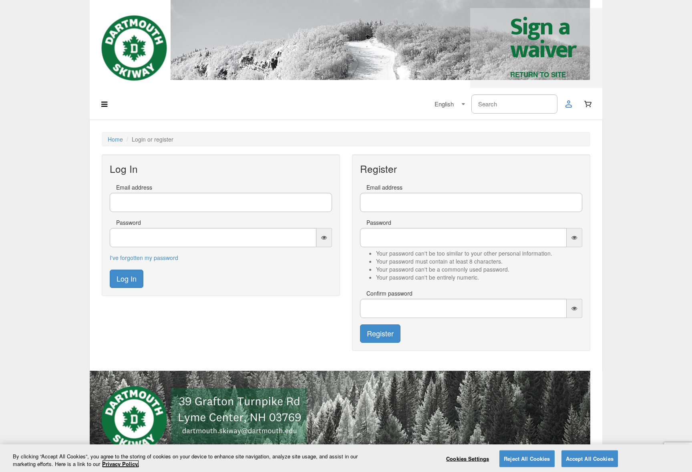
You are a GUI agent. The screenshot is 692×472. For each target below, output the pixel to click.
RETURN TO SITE (538, 74)
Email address (134, 187)
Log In (127, 278)
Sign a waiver (542, 38)
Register (380, 333)
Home (115, 139)
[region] (346, 458)
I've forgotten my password (144, 258)
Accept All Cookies (590, 458)
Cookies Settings (467, 458)
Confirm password (389, 293)
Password (128, 222)
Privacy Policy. (120, 464)
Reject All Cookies (527, 458)
